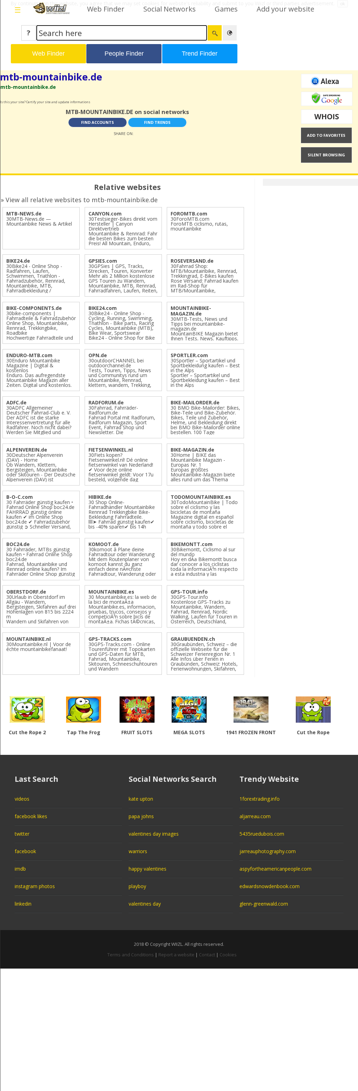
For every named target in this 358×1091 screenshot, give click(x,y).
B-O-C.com (19, 497)
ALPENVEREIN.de (26, 449)
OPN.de (97, 355)
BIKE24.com (102, 308)
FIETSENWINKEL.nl (110, 449)
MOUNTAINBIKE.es (111, 591)
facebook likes (31, 816)
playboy (137, 886)
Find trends (157, 122)
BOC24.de (18, 544)
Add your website (285, 9)
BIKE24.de (18, 260)
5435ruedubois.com (261, 833)
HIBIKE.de (100, 497)
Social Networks (169, 9)
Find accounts (97, 122)
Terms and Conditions (130, 954)
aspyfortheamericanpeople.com (275, 868)
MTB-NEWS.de (24, 213)
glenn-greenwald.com (263, 903)
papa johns (141, 816)
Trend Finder (199, 53)
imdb (20, 868)
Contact (207, 954)
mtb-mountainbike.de (51, 76)
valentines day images (154, 833)
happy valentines (147, 868)
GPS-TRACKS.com (109, 639)
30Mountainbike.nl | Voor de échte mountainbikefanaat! (38, 646)
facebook (25, 851)
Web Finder (105, 9)
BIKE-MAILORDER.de (195, 402)
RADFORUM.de (106, 402)
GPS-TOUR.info (189, 591)
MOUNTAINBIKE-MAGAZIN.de (191, 311)
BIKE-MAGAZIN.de (192, 449)
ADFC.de (16, 402)
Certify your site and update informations (58, 102)
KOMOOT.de (103, 544)
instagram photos (35, 886)
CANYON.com (105, 213)
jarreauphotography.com (267, 851)
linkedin (23, 903)
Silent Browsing (326, 154)
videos (22, 798)
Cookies (228, 954)
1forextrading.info (259, 798)
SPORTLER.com (189, 355)
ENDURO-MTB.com (29, 355)
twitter (22, 833)
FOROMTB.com (189, 213)
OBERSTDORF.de (26, 591)
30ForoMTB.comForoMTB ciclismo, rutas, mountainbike (199, 223)
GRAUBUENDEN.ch (193, 639)
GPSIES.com (102, 260)
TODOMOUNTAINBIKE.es (201, 497)
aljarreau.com (255, 816)
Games (226, 9)
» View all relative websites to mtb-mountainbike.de (79, 200)
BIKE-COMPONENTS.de (34, 308)
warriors (138, 851)
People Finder (124, 53)
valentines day (145, 903)
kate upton (141, 798)
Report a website (176, 954)
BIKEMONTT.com (192, 544)
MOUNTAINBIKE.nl (28, 639)
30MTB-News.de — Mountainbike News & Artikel (39, 221)
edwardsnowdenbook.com (269, 886)
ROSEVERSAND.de (192, 260)
